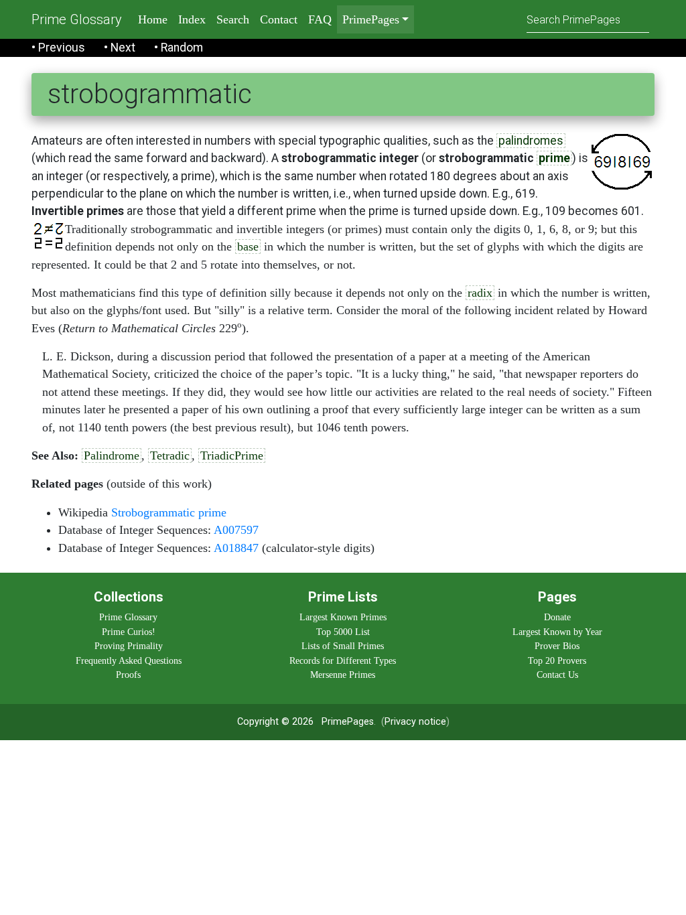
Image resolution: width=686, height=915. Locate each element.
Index (192, 19)
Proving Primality (128, 645)
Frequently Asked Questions (129, 660)
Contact (278, 19)
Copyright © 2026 (275, 721)
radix (480, 292)
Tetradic (170, 455)
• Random (178, 47)
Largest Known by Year (557, 631)
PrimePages (348, 721)
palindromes (530, 140)
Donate (557, 617)
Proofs (128, 674)
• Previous (58, 47)
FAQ (320, 19)
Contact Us (557, 674)
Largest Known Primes (343, 617)
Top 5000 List (343, 631)
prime (554, 158)
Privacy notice (415, 721)
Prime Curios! (128, 631)
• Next (119, 47)
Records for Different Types (342, 660)
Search (232, 19)
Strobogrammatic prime (168, 512)
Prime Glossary (76, 19)
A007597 (236, 530)
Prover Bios (557, 645)
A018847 (236, 548)
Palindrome (111, 455)
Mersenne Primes (342, 674)
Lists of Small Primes (342, 645)
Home (152, 19)
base (248, 246)
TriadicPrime (231, 455)
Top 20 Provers (557, 660)
